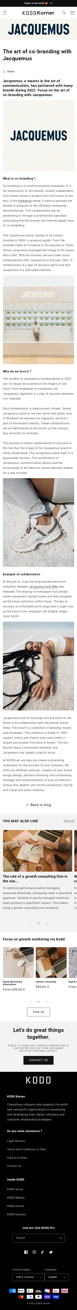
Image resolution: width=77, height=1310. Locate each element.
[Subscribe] (60, 1238)
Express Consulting (46, 982)
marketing (25, 201)
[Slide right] (46, 923)
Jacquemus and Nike (43, 586)
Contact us (14, 1166)
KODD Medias (16, 1197)
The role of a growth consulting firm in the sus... (35, 878)
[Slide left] (30, 923)
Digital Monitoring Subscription (12, 983)
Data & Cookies (17, 1157)
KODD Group (15, 1189)
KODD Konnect (16, 1214)
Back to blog (41, 805)
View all (69, 820)
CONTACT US (38, 1060)
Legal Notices (16, 1141)
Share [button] (11, 71)
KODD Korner (15, 1206)
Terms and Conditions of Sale (26, 1149)
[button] (5, 13)
